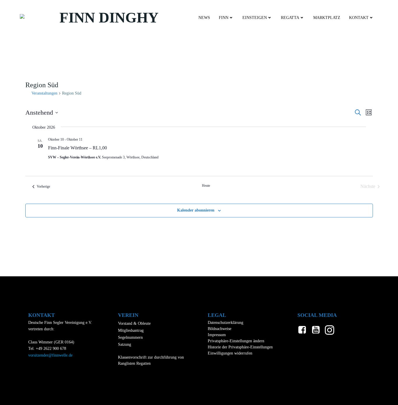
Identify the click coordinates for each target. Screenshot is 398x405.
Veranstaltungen (44, 93)
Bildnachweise (219, 329)
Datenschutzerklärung (225, 322)
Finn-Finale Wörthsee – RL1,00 (77, 147)
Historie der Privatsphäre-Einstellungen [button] (240, 347)
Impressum (217, 335)
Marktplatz (326, 17)
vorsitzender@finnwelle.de (50, 355)
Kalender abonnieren (195, 210)
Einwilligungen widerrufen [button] (230, 353)
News (204, 17)
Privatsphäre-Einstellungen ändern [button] (236, 341)
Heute (206, 186)
